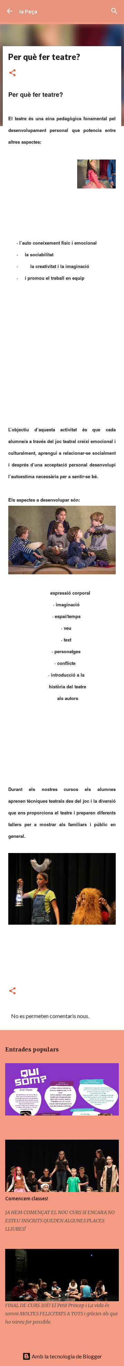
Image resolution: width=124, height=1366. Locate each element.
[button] (12, 73)
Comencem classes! (26, 1198)
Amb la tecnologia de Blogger (66, 1356)
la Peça (28, 11)
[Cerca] (114, 11)
